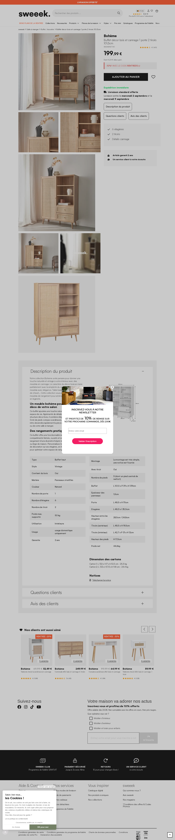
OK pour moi (42, 827)
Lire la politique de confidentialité (16, 819)
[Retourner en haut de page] (169, 834)
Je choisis (16, 827)
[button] (5, 832)
